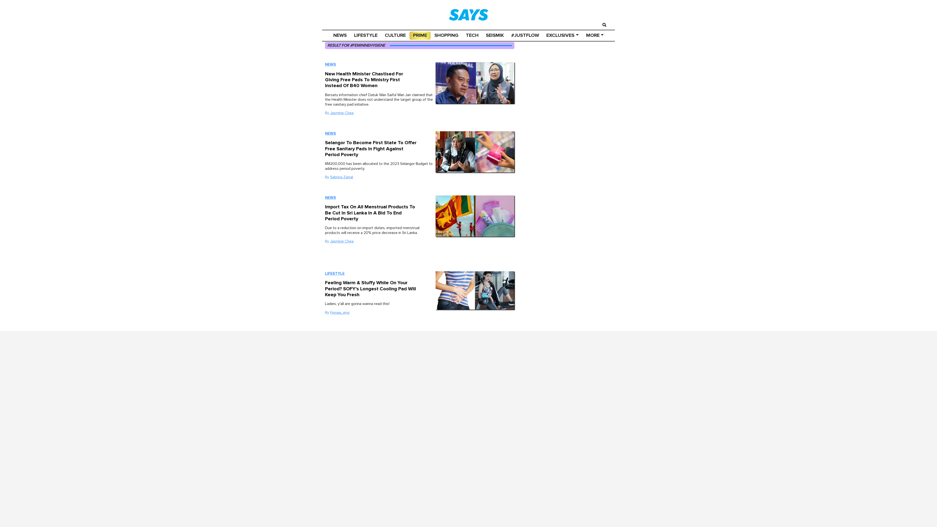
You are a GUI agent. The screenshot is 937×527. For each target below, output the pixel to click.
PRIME (420, 35)
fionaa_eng (339, 312)
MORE (593, 35)
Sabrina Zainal (341, 177)
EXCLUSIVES (560, 35)
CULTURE (395, 35)
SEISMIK (495, 35)
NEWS (340, 35)
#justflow (525, 35)
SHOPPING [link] (446, 35)
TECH (472, 35)
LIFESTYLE (365, 35)
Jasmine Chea (342, 113)
